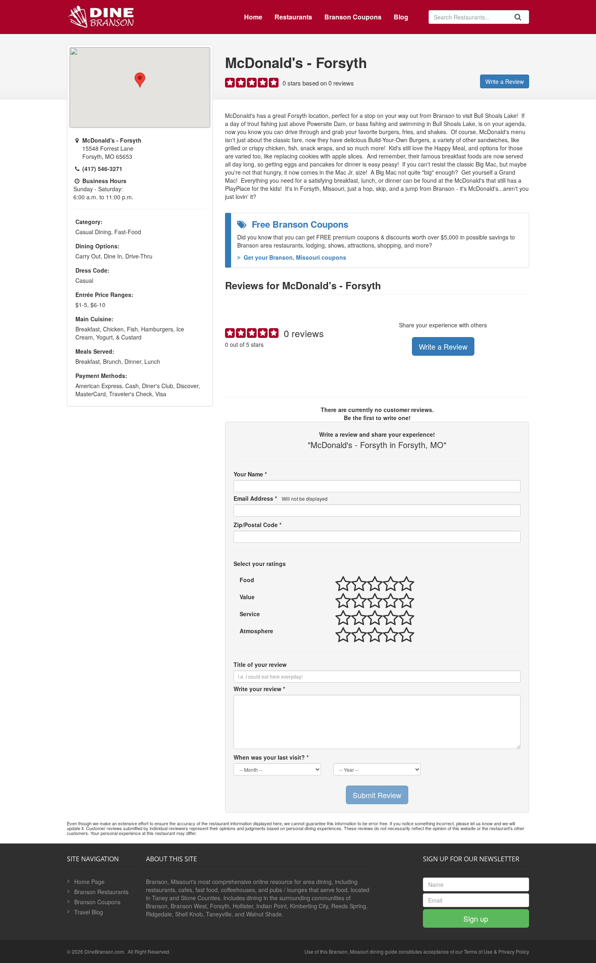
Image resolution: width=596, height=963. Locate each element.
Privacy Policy (513, 951)
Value (247, 597)
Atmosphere (256, 631)
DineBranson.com (104, 951)
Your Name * (250, 474)
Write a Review (504, 81)
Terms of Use (478, 951)
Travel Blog (88, 912)
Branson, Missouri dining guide (363, 951)
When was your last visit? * (271, 757)
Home (253, 16)
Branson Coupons (353, 16)
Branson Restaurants (101, 892)
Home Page (89, 882)
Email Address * (281, 498)
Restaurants (293, 16)
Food (247, 580)
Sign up (475, 918)
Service (250, 614)
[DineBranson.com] (100, 15)
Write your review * (259, 689)
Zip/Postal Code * (257, 525)
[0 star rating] (252, 84)
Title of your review (260, 664)
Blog (401, 16)
